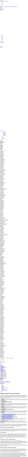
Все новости (1, 382)
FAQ (2, 388)
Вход (7, 1)
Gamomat (2, 142)
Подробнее (1, 13)
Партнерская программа (5, 389)
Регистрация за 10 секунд (3, 1)
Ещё (1, 149)
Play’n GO (2, 147)
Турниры (4, 6)
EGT (1, 146)
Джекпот (3, 386)
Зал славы (11, 6)
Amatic (1, 143)
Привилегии (13, 6)
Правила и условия (4, 390)
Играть (1, 152)
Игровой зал (1, 6)
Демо (3, 152)
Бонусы (16, 6)
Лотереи (7, 6)
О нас (2, 385)
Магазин (9, 6)
